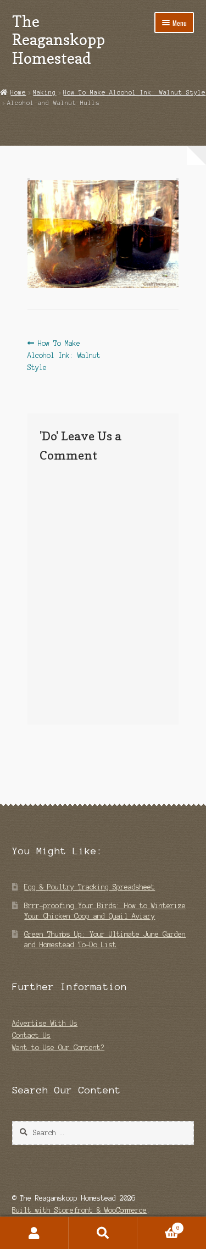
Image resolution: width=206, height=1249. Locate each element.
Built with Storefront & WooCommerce (79, 1210)
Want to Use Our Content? (58, 1047)
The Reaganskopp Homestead (58, 39)
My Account (34, 1233)
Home (18, 92)
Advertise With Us (44, 1023)
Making (44, 92)
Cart (158, 1225)
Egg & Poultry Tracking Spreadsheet (89, 887)
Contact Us (31, 1035)
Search (103, 1233)
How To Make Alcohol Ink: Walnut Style (134, 92)
